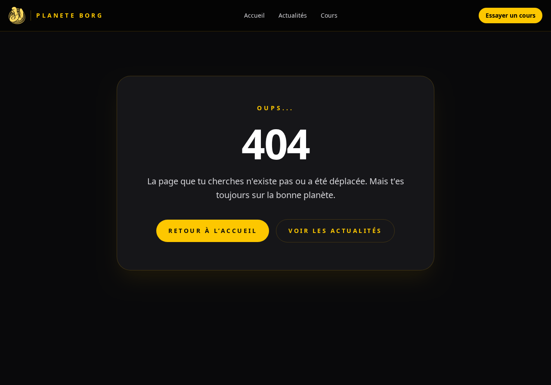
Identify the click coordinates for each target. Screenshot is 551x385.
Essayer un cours (511, 15)
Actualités (293, 15)
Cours (329, 15)
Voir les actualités (335, 231)
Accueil (254, 15)
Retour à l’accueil (212, 231)
